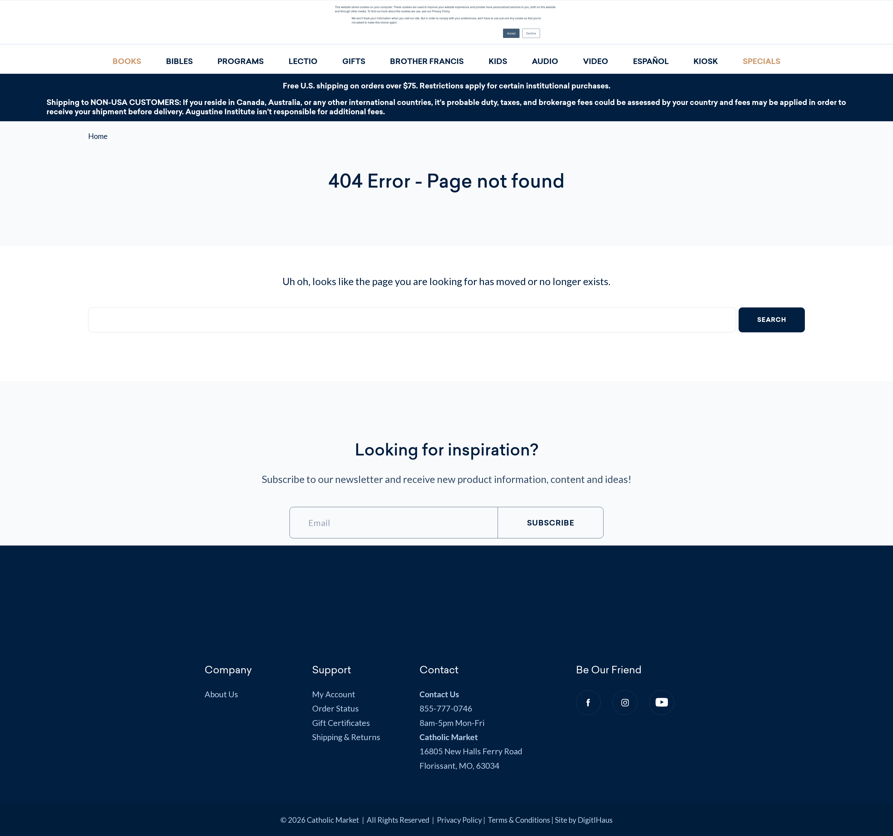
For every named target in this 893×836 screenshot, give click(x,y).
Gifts (353, 61)
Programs (240, 61)
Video (595, 61)
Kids (498, 61)
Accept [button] (511, 33)
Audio (545, 61)
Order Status (335, 708)
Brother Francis (427, 61)
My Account (333, 694)
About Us (221, 694)
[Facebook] (588, 702)
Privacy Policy (459, 819)
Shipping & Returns (346, 737)
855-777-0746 (446, 708)
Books (127, 61)
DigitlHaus (595, 819)
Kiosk (705, 61)
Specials (761, 61)
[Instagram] (625, 702)
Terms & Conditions (519, 819)
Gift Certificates (341, 723)
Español (651, 61)
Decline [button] (531, 33)
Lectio (303, 61)
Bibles (179, 61)
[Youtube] (661, 702)
